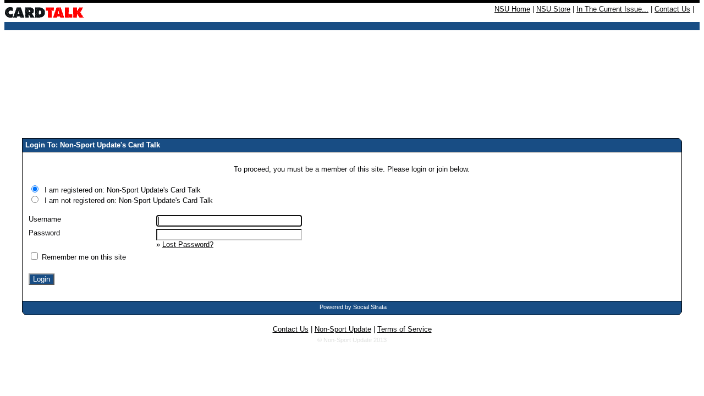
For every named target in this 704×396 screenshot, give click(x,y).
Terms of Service (404, 329)
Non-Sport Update (343, 329)
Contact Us (672, 9)
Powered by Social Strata (353, 307)
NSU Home (512, 9)
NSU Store (553, 9)
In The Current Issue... (612, 9)
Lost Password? (187, 244)
